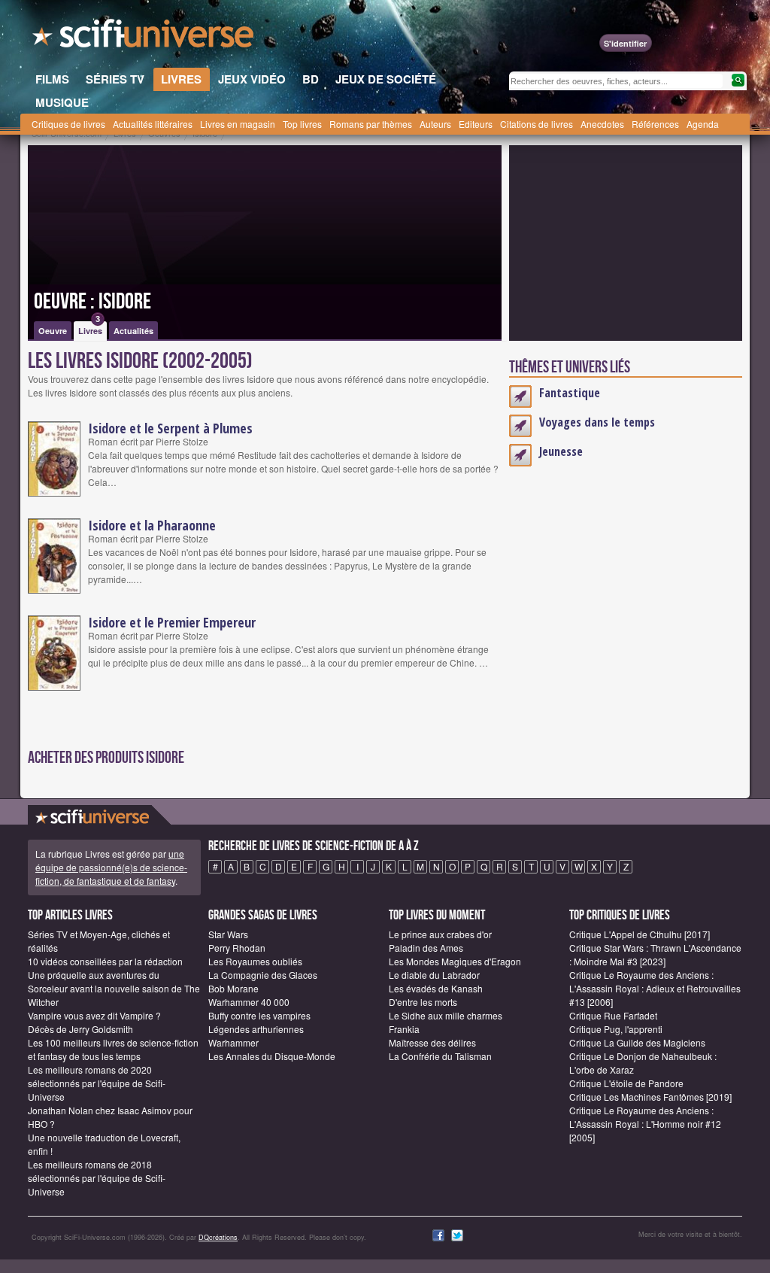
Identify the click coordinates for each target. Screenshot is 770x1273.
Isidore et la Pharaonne (152, 525)
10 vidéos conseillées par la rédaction (105, 961)
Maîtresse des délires (432, 1042)
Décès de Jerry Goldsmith (80, 1028)
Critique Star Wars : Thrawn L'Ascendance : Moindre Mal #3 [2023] (655, 954)
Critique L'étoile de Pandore (626, 1083)
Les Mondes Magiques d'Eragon (455, 961)
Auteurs (435, 123)
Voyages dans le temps (597, 422)
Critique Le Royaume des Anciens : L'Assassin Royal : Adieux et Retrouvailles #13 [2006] (655, 988)
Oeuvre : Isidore (92, 301)
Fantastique (569, 392)
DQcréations (218, 1237)
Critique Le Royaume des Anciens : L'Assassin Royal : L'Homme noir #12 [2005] (645, 1124)
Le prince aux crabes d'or (440, 934)
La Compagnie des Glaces (262, 974)
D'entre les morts (423, 1001)
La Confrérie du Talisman (440, 1056)
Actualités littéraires (152, 123)
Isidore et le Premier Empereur (172, 622)
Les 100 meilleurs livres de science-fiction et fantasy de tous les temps (113, 1049)
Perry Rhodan (236, 947)
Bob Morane (233, 988)
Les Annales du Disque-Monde (271, 1056)
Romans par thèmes (370, 123)
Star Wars (228, 934)
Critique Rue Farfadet (613, 1015)
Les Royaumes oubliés (255, 961)
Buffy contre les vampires (259, 1015)
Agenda (703, 123)
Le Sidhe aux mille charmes (445, 1015)
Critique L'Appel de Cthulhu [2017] (639, 934)
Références (655, 123)
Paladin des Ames (426, 947)
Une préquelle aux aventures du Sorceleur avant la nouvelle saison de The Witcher (114, 988)
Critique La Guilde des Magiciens (637, 1042)
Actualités (133, 330)
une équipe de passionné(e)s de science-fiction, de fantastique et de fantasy (111, 867)
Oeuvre (52, 330)
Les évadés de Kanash (436, 988)
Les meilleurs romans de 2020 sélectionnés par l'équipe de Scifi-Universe (96, 1083)
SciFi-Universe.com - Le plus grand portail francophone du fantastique (144, 37)
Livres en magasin (237, 123)
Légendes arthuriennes (256, 1028)
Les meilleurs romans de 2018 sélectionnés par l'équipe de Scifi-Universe (96, 1178)
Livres (90, 328)
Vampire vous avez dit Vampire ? (94, 1015)
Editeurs (476, 123)
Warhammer (233, 1042)
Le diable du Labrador (434, 974)
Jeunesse (561, 451)
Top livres (302, 123)
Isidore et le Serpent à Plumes (170, 428)
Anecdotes (602, 123)
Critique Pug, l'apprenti (615, 1028)
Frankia (404, 1028)
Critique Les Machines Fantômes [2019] (650, 1096)
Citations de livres (536, 123)
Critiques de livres (68, 123)
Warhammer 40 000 (249, 1001)
